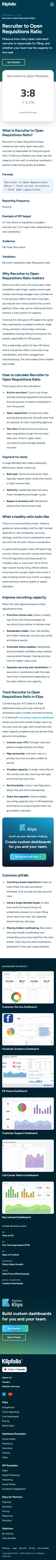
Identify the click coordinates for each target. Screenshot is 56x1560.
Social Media (8, 1439)
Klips (5, 1402)
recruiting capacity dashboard (36, 717)
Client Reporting (10, 1412)
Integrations (8, 1407)
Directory (7, 1520)
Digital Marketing (11, 1475)
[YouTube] (10, 1394)
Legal (14, 1548)
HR (18, 15)
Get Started (13, 62)
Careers (6, 1382)
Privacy (32, 1548)
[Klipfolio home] (9, 4)
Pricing (5, 1421)
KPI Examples (8, 15)
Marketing (7, 1443)
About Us (7, 1378)
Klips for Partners (12, 1496)
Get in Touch (14, 1337)
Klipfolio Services (11, 1386)
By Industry (7, 1533)
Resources (7, 1515)
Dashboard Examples (14, 966)
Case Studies (9, 1538)
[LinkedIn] (4, 1394)
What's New (8, 1425)
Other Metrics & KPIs (14, 1226)
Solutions (7, 1506)
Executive (7, 1448)
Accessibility (43, 1548)
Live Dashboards (10, 1416)
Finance (6, 1452)
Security (23, 1548)
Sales (5, 1457)
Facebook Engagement (14, 1488)
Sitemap (6, 1548)
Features (6, 1502)
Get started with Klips (28, 856)
